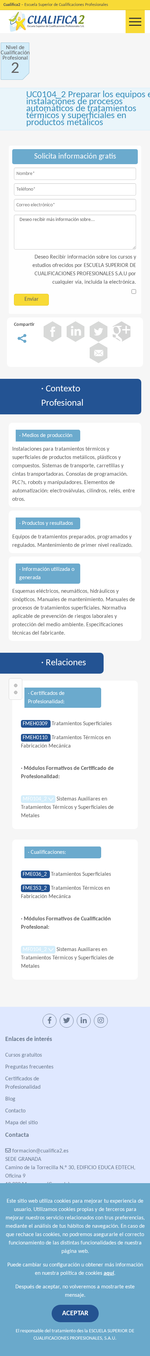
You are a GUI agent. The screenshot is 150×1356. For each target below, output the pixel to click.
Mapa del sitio (21, 1123)
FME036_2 (35, 874)
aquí (109, 1273)
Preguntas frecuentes (29, 1067)
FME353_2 (35, 888)
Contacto (15, 1111)
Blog (10, 1099)
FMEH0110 (36, 738)
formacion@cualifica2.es (39, 1151)
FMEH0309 (36, 724)
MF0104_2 (35, 799)
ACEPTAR (75, 1313)
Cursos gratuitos (23, 1055)
